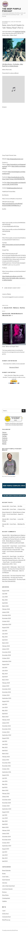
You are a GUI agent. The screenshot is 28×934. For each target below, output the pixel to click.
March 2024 (5, 680)
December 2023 (6, 689)
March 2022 (5, 753)
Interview (4, 883)
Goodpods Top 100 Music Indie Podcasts (14, 423)
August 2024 (5, 664)
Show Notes (5, 895)
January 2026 (5, 612)
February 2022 (6, 756)
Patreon (4, 432)
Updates (4, 901)
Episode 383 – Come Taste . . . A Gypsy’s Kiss (13, 509)
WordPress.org (6, 920)
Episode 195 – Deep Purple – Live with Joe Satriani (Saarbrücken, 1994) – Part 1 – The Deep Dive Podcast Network (13, 558)
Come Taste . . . (6, 876)
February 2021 (6, 793)
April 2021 (4, 787)
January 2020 (5, 833)
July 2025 (4, 630)
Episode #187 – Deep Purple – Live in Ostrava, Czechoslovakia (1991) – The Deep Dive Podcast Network (14, 547)
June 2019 (5, 855)
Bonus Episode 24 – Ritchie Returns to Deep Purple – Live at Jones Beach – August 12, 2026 (13, 514)
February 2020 (6, 830)
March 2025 (5, 643)
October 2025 (6, 621)
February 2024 (6, 683)
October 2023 (5, 695)
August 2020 (5, 812)
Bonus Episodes (6, 870)
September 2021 (6, 772)
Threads (4, 441)
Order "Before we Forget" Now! (10, 346)
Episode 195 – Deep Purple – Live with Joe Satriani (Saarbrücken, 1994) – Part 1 (13, 562)
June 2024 (5, 670)
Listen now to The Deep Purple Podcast (14, 424)
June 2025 (5, 633)
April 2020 (5, 824)
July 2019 (4, 852)
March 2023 (5, 716)
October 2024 (6, 658)
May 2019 (4, 858)
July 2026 (4, 593)
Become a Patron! (14, 367)
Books (4, 873)
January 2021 (5, 796)
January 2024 (5, 686)
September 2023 (6, 698)
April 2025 (5, 640)
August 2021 (5, 775)
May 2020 (5, 821)
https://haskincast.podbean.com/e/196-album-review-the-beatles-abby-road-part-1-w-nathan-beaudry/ (13, 278)
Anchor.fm (4, 440)
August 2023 (5, 701)
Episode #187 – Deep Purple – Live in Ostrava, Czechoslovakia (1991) (13, 551)
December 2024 (6, 652)
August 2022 (5, 738)
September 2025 (6, 624)
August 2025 (5, 627)
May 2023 (4, 710)
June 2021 (4, 781)
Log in (3, 910)
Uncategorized (6, 898)
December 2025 (6, 615)
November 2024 (6, 655)
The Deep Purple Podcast (11, 10)
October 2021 (5, 769)
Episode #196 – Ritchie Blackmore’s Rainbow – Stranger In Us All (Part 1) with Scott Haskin (13, 541)
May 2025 (5, 637)
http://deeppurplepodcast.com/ (15, 159)
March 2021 (5, 790)
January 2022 (5, 759)
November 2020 (6, 802)
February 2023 (6, 719)
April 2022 (5, 750)
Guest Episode (6, 879)
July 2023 (4, 704)
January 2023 (5, 723)
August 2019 (5, 849)
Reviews (4, 892)
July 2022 (4, 741)
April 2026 (5, 603)
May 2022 (4, 747)
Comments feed (6, 917)
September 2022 (6, 735)
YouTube (4, 436)
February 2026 (6, 609)
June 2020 (5, 818)
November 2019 (6, 839)
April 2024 (5, 676)
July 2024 (4, 667)
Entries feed (5, 913)
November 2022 (6, 729)
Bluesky (4, 443)
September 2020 (6, 809)
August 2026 (5, 590)
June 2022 (5, 744)
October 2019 (5, 842)
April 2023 (5, 713)
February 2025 (6, 646)
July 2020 (4, 815)
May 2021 (4, 784)
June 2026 (5, 597)
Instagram (5, 434)
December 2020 (6, 799)
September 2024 (6, 661)
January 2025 (5, 649)
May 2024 (5, 673)
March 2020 (5, 827)
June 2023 (5, 707)
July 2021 (4, 778)
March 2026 (5, 606)
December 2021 (6, 762)
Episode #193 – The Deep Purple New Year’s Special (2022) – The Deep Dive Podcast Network (13, 577)
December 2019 (6, 836)
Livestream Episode (7, 889)
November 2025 (6, 618)
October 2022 (5, 732)
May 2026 (5, 600)
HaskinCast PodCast (20, 31)
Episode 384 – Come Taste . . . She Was (12, 506)
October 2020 (6, 806)
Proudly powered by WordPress (10, 930)
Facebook (4, 438)
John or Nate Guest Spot (12, 287)
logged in (11, 297)
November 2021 (6, 766)
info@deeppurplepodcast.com (14, 188)
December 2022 (6, 726)
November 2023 (6, 692)
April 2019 (5, 861)
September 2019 (6, 845)
